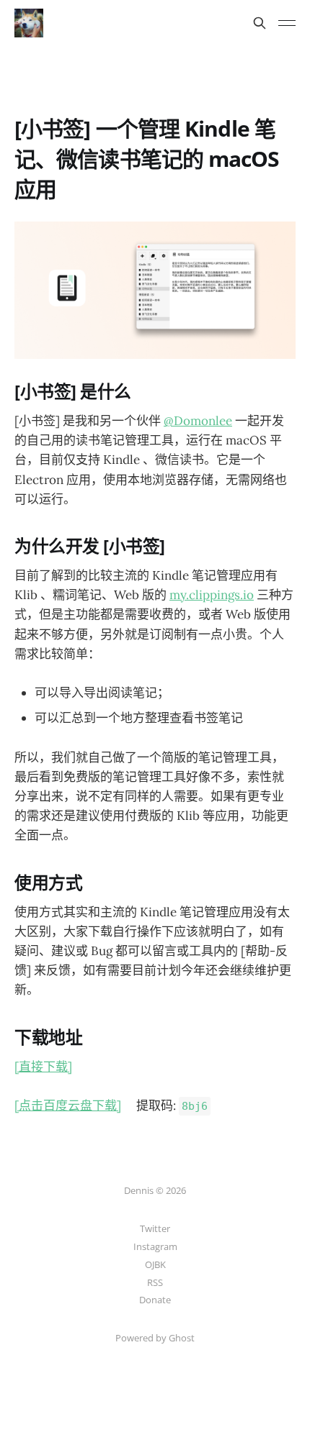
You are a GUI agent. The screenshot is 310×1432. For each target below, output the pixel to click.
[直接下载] (43, 1067)
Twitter (155, 1228)
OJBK (155, 1264)
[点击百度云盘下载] (67, 1105)
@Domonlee (198, 421)
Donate (155, 1299)
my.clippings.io (211, 595)
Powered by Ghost (155, 1337)
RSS (155, 1282)
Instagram (155, 1246)
